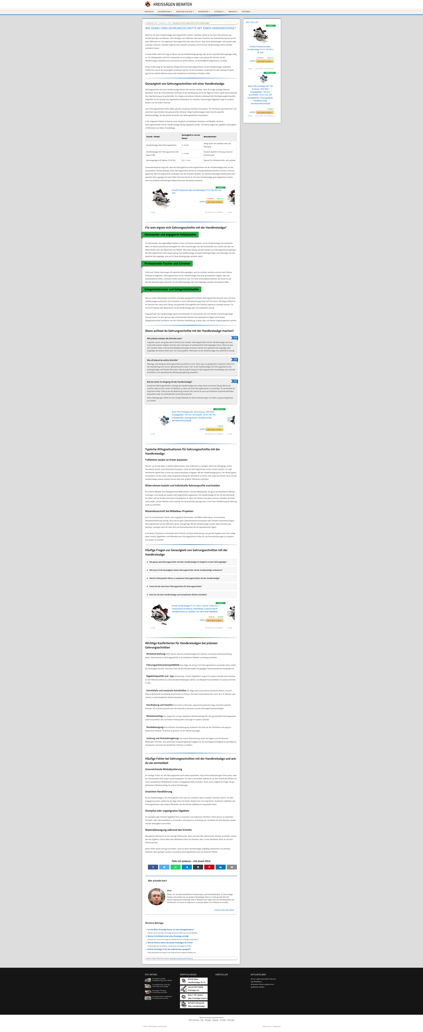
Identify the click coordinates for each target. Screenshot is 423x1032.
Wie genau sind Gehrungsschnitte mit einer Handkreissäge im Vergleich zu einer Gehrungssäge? (187, 561)
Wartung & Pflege (184, 11)
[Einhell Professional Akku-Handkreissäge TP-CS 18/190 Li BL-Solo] (260, 44)
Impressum (277, 1026)
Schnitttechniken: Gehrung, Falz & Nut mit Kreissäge (161, 985)
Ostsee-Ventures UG (159, 1026)
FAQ (169, 23)
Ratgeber (246, 11)
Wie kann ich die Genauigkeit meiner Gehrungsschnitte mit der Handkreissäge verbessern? (185, 570)
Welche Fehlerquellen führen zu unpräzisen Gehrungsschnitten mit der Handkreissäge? (184, 578)
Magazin (232, 11)
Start (155, 23)
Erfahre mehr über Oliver (224, 909)
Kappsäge (215, 1020)
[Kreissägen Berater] (146, 6)
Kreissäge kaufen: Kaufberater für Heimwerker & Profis (162, 997)
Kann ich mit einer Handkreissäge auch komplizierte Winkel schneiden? (178, 594)
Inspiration (203, 11)
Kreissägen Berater (172, 4)
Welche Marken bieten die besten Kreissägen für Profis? (170, 942)
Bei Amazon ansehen (215, 202)
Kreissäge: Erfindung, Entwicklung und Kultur (159, 991)
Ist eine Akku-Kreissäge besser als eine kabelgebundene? (170, 929)
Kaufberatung (164, 11)
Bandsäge (208, 1020)
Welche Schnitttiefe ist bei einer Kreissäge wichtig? (168, 936)
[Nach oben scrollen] (419, 1028)
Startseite (149, 11)
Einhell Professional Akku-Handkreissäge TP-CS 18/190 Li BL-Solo (260, 49)
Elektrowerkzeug (194, 1020)
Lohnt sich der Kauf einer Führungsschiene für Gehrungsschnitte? (175, 586)
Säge (202, 1020)
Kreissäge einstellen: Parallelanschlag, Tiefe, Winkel (162, 979)
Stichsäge (223, 1020)
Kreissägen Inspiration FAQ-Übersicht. (181, 958)
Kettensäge (230, 1020)
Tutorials (218, 11)
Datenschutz (267, 1026)
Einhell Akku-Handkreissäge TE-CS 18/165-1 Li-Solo (196, 982)
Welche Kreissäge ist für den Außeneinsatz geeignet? (168, 949)
